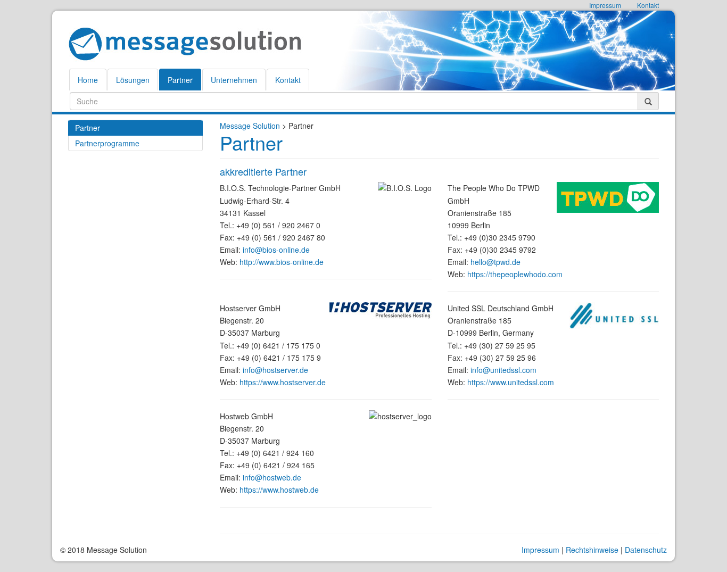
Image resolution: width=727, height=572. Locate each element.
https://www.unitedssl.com (510, 382)
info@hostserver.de (275, 369)
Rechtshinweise (592, 549)
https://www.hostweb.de (279, 489)
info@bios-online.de (276, 249)
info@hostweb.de (272, 477)
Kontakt (288, 79)
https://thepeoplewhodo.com (515, 274)
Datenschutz (646, 549)
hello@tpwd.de (495, 261)
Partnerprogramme (107, 143)
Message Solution (250, 125)
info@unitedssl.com (503, 369)
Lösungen (133, 79)
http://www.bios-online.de (281, 261)
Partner (180, 79)
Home (88, 79)
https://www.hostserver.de (282, 382)
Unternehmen (234, 79)
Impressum (540, 549)
